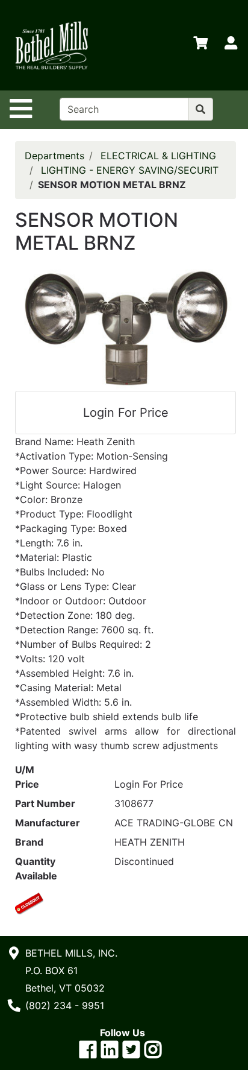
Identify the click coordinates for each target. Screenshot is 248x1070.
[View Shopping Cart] (200, 45)
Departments (54, 156)
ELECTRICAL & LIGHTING (158, 156)
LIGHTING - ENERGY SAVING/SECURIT (130, 170)
